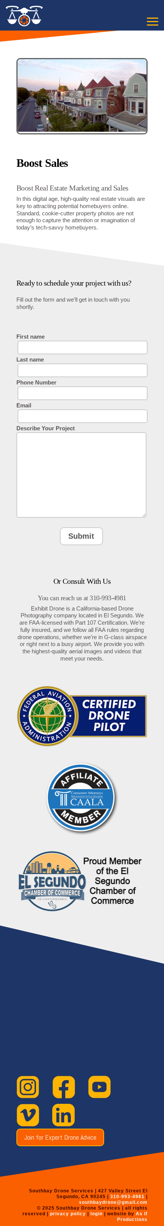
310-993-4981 (127, 1196)
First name (30, 336)
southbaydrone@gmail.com (113, 1202)
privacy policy (68, 1213)
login (97, 1213)
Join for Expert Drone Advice (60, 1137)
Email (23, 405)
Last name (30, 359)
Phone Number (36, 382)
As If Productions (132, 1216)
